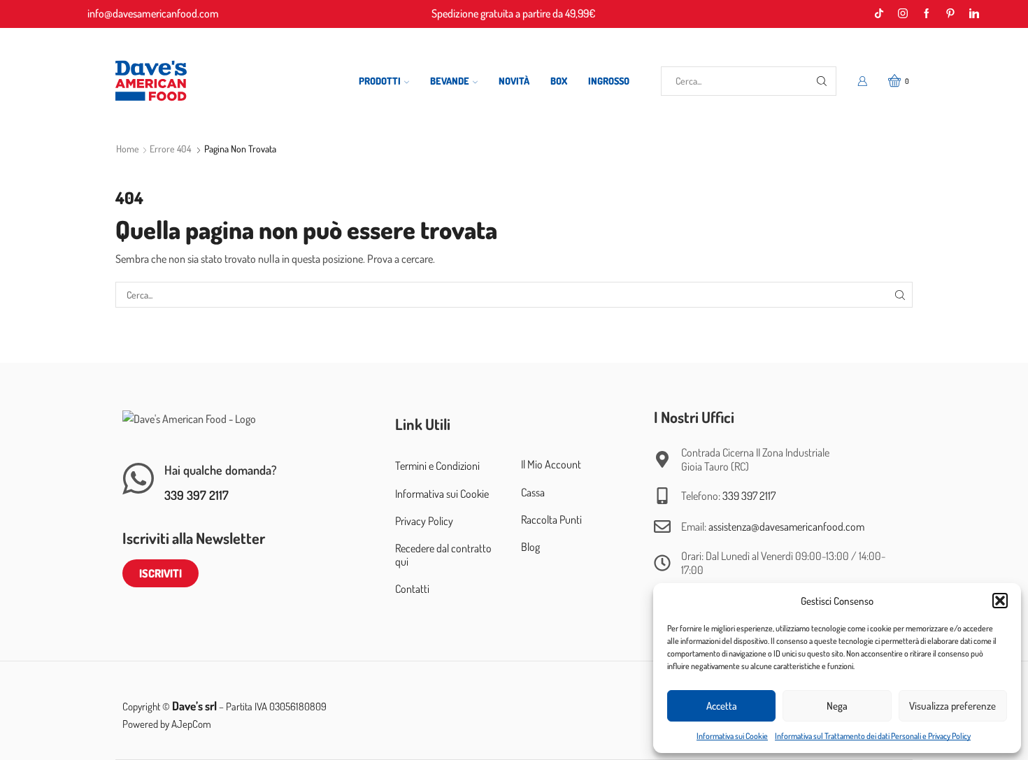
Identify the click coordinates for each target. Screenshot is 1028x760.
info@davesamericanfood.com (153, 13)
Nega (837, 705)
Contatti (412, 589)
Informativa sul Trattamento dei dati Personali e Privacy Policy (873, 736)
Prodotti (380, 81)
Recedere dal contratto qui (443, 554)
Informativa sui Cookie (732, 736)
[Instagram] (903, 14)
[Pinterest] (950, 14)
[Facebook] (926, 14)
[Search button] (822, 81)
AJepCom (191, 724)
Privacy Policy (424, 521)
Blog (530, 547)
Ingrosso (608, 81)
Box (558, 81)
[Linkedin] (974, 14)
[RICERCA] (900, 295)
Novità (514, 81)
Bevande (449, 81)
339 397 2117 (196, 495)
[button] (1000, 601)
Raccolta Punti (551, 519)
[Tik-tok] (879, 14)
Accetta (721, 705)
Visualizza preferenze (952, 705)
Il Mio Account (551, 464)
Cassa (533, 492)
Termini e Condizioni (437, 466)
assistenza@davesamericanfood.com (786, 526)
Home (127, 149)
